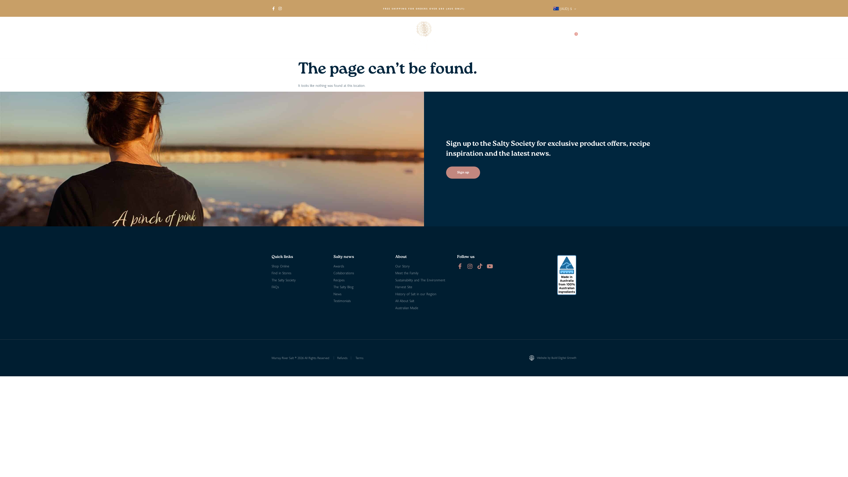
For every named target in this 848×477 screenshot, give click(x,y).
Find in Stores (321, 37)
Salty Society (535, 37)
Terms (359, 358)
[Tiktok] (480, 266)
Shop (295, 37)
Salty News (505, 37)
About (276, 37)
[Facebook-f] (460, 266)
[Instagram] (470, 266)
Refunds (342, 358)
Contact (559, 37)
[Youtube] (489, 266)
